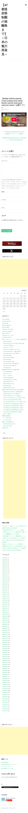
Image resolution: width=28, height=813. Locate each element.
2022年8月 (4, 620)
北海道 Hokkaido (7, 381)
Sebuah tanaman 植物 (8, 365)
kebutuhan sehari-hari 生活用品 (10, 353)
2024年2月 (4, 594)
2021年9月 (4, 642)
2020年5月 (4, 674)
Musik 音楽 (5, 333)
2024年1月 (4, 596)
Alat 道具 (4, 323)
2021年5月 (4, 650)
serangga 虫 (6, 367)
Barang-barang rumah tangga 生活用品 (12, 343)
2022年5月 (4, 626)
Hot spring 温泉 (7, 371)
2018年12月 (5, 708)
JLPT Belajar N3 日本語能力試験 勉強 (12, 407)
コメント (4, 161)
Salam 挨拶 (6, 413)
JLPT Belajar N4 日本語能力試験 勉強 (12, 409)
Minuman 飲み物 (7, 361)
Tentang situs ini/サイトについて (9, 764)
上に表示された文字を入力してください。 (12, 220)
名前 (3, 192)
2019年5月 (4, 698)
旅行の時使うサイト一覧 (7, 768)
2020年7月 (4, 670)
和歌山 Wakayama (7, 383)
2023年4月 (4, 610)
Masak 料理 (6, 359)
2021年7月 (4, 646)
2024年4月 (4, 590)
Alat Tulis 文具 (5, 321)
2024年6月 (4, 588)
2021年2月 (4, 656)
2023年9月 (4, 602)
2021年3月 (4, 654)
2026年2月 (4, 566)
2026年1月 (4, 568)
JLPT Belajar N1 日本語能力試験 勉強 (12, 403)
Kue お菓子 (6, 355)
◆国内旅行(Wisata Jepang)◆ (9, 369)
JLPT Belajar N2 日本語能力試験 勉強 (12, 405)
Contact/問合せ (5, 762)
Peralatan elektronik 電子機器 (10, 363)
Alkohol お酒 (6, 341)
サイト (3, 208)
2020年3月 (4, 678)
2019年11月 (5, 686)
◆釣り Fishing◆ (6, 422)
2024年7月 (4, 586)
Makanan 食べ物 (7, 357)
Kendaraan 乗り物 (7, 329)
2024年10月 (5, 580)
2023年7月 (4, 606)
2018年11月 (5, 710)
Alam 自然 (4, 319)
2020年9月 (4, 666)
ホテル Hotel (6, 420)
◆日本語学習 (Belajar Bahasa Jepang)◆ (12, 389)
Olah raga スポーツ (6, 335)
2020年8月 (4, 668)
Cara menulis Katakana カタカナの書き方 (13, 401)
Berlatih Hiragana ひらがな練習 (10, 393)
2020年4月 (4, 676)
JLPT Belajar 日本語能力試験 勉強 (11, 411)
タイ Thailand (6, 417)
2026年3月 (4, 564)
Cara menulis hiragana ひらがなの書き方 (13, 397)
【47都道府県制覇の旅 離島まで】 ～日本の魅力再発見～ (4, 29)
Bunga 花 (4, 327)
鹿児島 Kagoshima (7, 387)
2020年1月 (4, 682)
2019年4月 (4, 700)
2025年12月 (5, 570)
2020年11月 (5, 662)
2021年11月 (5, 638)
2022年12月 (5, 614)
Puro (15, 808)
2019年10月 (5, 688)
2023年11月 (5, 598)
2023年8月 (4, 604)
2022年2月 (4, 632)
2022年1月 (4, 634)
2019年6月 (4, 696)
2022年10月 (5, 616)
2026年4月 (4, 562)
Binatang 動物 (5, 325)
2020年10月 (5, 664)
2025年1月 (4, 576)
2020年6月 (4, 672)
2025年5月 (4, 572)
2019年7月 (4, 694)
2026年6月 (4, 560)
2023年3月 (4, 612)
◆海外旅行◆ (5, 415)
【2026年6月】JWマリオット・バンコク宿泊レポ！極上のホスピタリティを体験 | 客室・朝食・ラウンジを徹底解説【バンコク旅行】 (14, 532)
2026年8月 (4, 558)
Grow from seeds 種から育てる (10, 349)
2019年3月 (4, 702)
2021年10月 (5, 640)
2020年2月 (4, 680)
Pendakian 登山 (6, 337)
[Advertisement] (14, 78)
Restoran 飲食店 (7, 377)
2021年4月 (4, 652)
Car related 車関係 (7, 345)
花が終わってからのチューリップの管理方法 (12, 544)
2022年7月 (4, 622)
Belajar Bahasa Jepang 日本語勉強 (12, 391)
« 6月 (3, 311)
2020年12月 (5, 660)
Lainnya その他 (5, 331)
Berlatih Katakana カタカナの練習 (11, 395)
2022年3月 (4, 630)
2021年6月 (4, 648)
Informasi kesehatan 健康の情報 (11, 351)
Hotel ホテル (6, 373)
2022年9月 (4, 618)
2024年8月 (4, 584)
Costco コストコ (7, 347)
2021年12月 (5, 636)
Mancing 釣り (6, 426)
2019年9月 (4, 690)
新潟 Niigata (6, 385)
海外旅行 (4, 428)
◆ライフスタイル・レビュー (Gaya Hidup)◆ (13, 339)
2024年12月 (5, 578)
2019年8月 (4, 692)
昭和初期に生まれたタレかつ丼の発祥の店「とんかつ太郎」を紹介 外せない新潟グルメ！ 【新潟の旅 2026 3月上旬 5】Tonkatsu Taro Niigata (14, 548)
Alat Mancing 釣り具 (8, 424)
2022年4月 (4, 628)
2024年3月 (4, 592)
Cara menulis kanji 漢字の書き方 (11, 399)
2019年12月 (5, 684)
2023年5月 (4, 608)
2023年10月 (5, 600)
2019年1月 (4, 706)
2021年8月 (4, 644)
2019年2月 (4, 704)
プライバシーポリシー (6, 766)
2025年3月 (4, 574)
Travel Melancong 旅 (8, 379)
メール (3, 199)
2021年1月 (4, 658)
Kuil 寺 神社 (6, 375)
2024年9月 (4, 582)
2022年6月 (4, 624)
